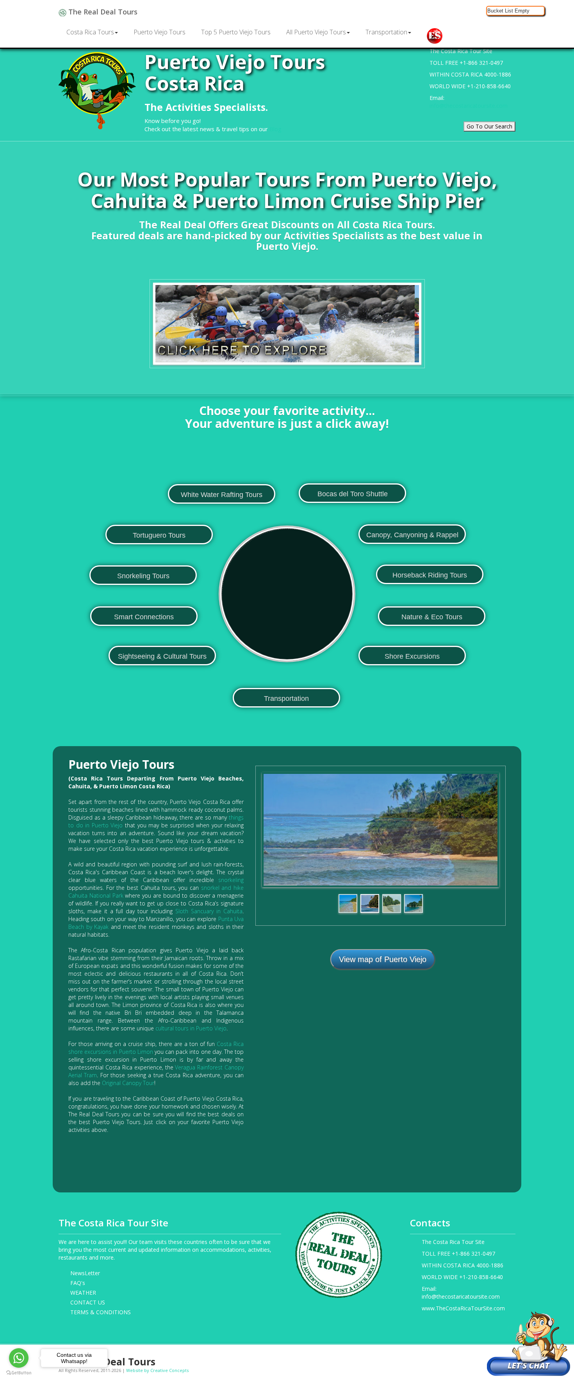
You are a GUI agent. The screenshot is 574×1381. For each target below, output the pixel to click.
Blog (275, 129)
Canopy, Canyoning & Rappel (412, 535)
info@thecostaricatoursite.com (469, 105)
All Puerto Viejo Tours (316, 32)
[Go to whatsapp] (19, 1358)
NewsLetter (85, 1273)
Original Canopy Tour (128, 1083)
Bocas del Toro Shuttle (352, 494)
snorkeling (231, 880)
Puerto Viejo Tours (159, 32)
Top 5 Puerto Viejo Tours (236, 32)
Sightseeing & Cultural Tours (162, 656)
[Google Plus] (474, 1359)
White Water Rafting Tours (221, 495)
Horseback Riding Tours (429, 575)
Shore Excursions (412, 656)
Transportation (386, 32)
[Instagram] (462, 1359)
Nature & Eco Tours (431, 617)
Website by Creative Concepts (157, 1370)
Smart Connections (144, 617)
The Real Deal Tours (101, 11)
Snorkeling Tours (143, 576)
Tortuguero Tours (159, 535)
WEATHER (83, 1292)
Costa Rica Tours (90, 32)
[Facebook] (450, 1359)
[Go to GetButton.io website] (18, 1373)
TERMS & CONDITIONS (100, 1312)
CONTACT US (87, 1302)
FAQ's (77, 1283)
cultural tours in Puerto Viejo (190, 1028)
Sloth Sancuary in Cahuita (208, 911)
